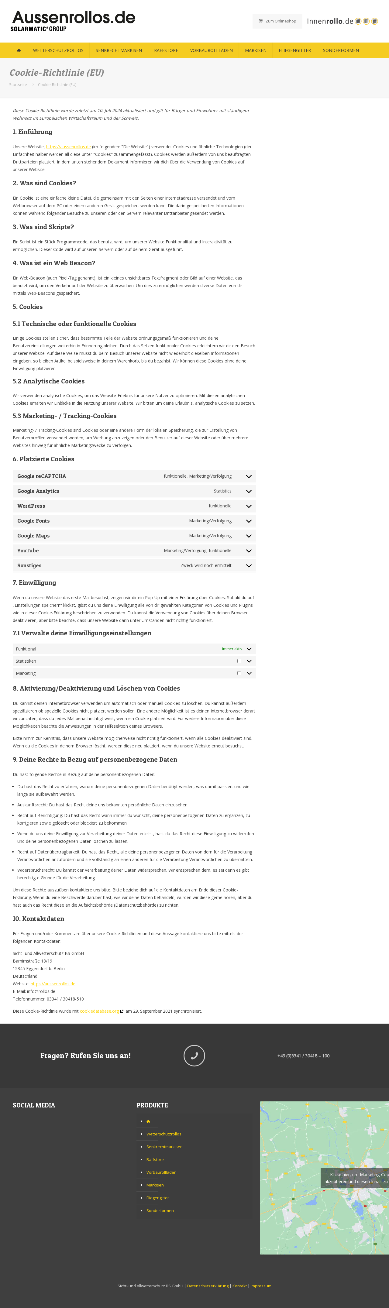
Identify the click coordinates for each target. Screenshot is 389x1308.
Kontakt (239, 1286)
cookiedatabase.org (99, 1011)
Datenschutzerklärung (208, 1286)
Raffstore (155, 1159)
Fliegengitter (157, 1197)
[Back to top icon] (359, 1295)
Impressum (261, 1286)
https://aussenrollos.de (68, 146)
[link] (342, 21)
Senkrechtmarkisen (164, 1146)
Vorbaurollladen (161, 1172)
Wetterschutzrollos (163, 1134)
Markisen (155, 1185)
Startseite (18, 84)
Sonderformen (160, 1210)
